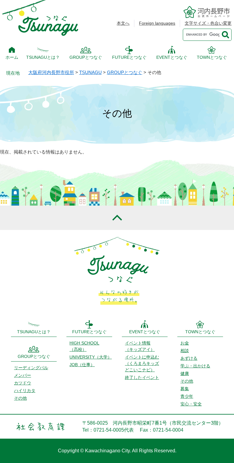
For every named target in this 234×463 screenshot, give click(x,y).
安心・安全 (191, 403)
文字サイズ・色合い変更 (208, 23)
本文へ (123, 23)
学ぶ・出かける (195, 365)
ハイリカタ (24, 390)
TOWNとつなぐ (212, 57)
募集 (184, 388)
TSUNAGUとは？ (43, 57)
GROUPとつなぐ (85, 57)
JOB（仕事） (82, 364)
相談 (184, 350)
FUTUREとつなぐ (129, 57)
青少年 (186, 396)
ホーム (11, 57)
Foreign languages (157, 23)
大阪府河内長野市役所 (51, 72)
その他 (20, 398)
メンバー (22, 375)
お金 (184, 343)
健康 (184, 373)
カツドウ (22, 382)
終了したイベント (142, 377)
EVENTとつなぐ (171, 57)
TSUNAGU (90, 72)
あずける (188, 358)
